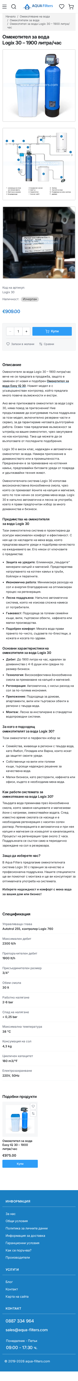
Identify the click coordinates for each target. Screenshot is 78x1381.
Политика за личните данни (27, 1228)
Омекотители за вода (24, 20)
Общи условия (17, 1221)
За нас (11, 1214)
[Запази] (33, 1106)
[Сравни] (33, 1113)
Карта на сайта (17, 1296)
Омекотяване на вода (35, 16)
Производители (18, 1257)
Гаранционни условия (22, 1243)
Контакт (12, 1289)
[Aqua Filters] (38, 6)
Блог (9, 1282)
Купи (20, 1163)
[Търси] (13, 6)
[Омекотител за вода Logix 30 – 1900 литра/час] (39, 85)
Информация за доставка (25, 1236)
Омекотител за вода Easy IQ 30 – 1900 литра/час (17, 1145)
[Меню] (5, 6)
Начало (11, 16)
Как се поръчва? (18, 1250)
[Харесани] (61, 6)
